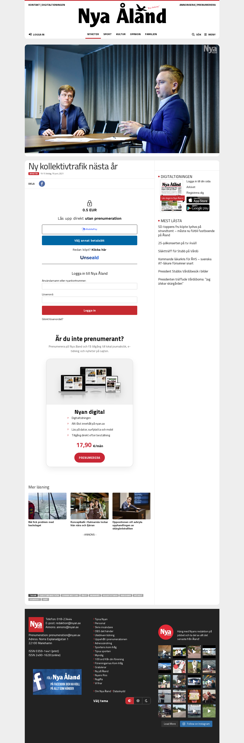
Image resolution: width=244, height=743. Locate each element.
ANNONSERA (187, 5)
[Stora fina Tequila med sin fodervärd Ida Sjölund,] (194, 666)
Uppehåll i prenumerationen (111, 639)
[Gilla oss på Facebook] (57, 682)
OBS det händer (104, 631)
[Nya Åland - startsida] (122, 28)
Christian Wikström (49, 595)
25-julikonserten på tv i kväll (177, 243)
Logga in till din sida (198, 181)
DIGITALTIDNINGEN (53, 5)
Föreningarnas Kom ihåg (109, 663)
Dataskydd (119, 691)
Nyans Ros (101, 675)
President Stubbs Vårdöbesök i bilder (183, 271)
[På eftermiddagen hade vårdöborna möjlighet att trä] (179, 651)
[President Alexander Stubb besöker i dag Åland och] (194, 651)
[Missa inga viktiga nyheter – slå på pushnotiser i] (179, 666)
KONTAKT (34, 5)
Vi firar (98, 683)
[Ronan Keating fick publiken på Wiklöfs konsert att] (179, 681)
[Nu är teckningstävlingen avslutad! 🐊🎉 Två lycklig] (194, 696)
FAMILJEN (151, 34)
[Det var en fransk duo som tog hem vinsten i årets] (209, 651)
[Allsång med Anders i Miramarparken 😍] (194, 681)
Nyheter (34, 173)
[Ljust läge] (138, 700)
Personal (100, 623)
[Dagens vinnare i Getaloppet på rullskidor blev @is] (179, 711)
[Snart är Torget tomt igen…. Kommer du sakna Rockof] (164, 681)
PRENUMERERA (206, 5)
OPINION (135, 34)
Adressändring (103, 643)
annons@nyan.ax (68, 627)
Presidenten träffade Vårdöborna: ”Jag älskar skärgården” (184, 281)
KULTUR (121, 34)
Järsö (84, 595)
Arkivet (190, 187)
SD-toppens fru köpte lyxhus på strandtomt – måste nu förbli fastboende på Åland (186, 231)
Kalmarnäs (95, 595)
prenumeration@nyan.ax (64, 635)
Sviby (45, 599)
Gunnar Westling (70, 595)
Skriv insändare (104, 627)
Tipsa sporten (103, 651)
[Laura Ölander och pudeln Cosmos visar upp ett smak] (209, 711)
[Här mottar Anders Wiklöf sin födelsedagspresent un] (209, 681)
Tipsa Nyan (101, 619)
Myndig (99, 655)
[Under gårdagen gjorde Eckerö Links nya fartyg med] (164, 666)
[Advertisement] (89, 564)
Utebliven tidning (104, 635)
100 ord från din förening (109, 659)
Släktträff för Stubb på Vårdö (178, 251)
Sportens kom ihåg (105, 647)
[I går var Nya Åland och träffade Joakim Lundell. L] (209, 696)
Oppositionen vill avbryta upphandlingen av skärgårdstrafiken (127, 525)
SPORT (107, 34)
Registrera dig (195, 192)
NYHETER (93, 34)
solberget (35, 599)
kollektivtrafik (110, 595)
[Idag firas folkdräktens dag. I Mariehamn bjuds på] (209, 666)
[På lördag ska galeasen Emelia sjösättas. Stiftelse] (164, 711)
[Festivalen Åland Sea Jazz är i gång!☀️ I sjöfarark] (164, 651)
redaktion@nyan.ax (68, 623)
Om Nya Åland (103, 691)
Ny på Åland (101, 671)
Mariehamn (126, 595)
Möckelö (138, 595)
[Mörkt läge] (146, 700)
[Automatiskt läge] (129, 700)
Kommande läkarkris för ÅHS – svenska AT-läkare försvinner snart (185, 261)
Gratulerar (100, 667)
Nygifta (99, 679)
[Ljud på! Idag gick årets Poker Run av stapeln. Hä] (194, 711)
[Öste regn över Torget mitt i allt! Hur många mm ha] (179, 696)
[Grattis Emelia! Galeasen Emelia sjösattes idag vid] (164, 696)
